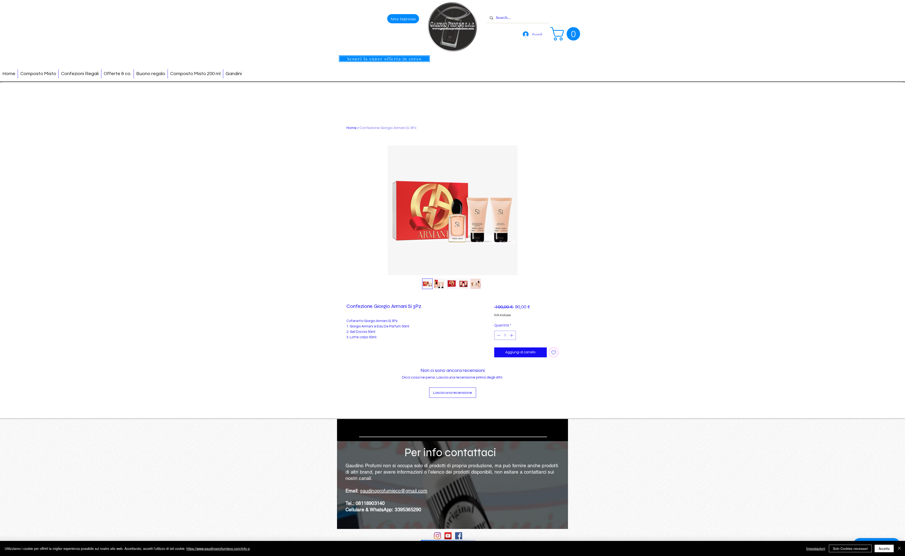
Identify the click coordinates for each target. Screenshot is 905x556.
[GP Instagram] (437, 535)
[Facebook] (458, 535)
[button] (566, 33)
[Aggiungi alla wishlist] (554, 352)
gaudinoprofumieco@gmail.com (393, 491)
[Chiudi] (899, 548)
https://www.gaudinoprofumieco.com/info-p (218, 548)
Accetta (884, 548)
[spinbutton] (505, 335)
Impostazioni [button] (815, 548)
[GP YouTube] (448, 535)
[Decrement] (498, 335)
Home (351, 128)
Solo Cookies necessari (850, 548)
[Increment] (512, 335)
